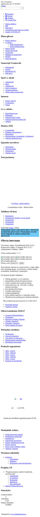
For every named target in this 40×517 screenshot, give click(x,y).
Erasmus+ (8, 457)
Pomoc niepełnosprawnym (14, 443)
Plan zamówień (15, 484)
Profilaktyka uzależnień (13, 436)
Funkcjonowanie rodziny (14, 434)
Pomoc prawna (10, 445)
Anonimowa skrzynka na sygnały (17, 30)
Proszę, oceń (5, 263)
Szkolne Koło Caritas (12, 117)
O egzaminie (9, 130)
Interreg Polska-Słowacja (14, 486)
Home (11, 228)
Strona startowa (10, 24)
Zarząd (7, 69)
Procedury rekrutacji (12, 323)
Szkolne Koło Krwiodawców (15, 119)
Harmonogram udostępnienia (15, 340)
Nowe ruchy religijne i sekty (15, 447)
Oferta (7, 105)
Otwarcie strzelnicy (12, 336)
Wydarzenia (9, 222)
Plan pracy (9, 73)
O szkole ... (9, 43)
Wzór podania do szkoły (13, 325)
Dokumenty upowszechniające (20, 463)
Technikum (9, 317)
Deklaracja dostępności (13, 55)
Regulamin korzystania (13, 342)
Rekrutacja (13, 482)
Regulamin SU (10, 71)
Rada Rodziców (11, 59)
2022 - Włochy (10, 353)
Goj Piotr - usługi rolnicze (20, 203)
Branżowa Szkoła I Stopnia (15, 319)
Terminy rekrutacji (11, 321)
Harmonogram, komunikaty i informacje (19, 136)
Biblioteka (9, 115)
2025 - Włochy (10, 357)
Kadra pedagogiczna (17, 47)
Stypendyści (9, 220)
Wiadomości (9, 67)
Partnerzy (13, 461)
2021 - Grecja (10, 351)
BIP (6, 26)
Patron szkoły (10, 49)
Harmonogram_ (10, 149)
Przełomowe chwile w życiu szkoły (17, 218)
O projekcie (14, 478)
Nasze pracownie (11, 51)
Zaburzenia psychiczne (13, 441)
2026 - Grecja (10, 359)
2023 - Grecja (10, 355)
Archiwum (9, 53)
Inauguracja (9, 216)
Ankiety (8, 121)
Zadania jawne (10, 153)
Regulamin (13, 480)
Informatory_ (10, 147)
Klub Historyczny (11, 113)
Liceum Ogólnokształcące (14, 315)
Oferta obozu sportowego (14, 92)
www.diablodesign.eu (18, 514)
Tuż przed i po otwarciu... (14, 338)
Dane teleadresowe (16, 45)
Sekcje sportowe (11, 88)
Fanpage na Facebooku (13, 361)
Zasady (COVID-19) (12, 32)
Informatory (9, 134)
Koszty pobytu (10, 101)
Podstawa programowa (13, 132)
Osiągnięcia (9, 86)
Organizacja (9, 151)
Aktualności (9, 82)
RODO (8, 57)
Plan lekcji (9, 28)
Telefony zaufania (11, 449)
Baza (7, 84)
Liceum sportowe (11, 90)
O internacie (9, 103)
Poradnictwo (9, 439)
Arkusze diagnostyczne (13, 138)
